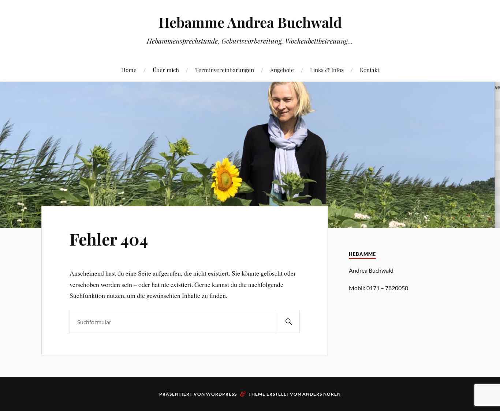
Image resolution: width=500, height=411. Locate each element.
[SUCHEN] (289, 322)
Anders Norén (321, 394)
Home (129, 70)
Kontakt (369, 70)
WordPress (221, 394)
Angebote (282, 70)
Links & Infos (327, 70)
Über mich (166, 70)
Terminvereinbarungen (224, 70)
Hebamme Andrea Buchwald (250, 22)
